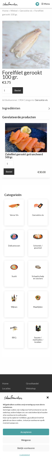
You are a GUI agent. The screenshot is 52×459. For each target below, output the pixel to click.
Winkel (13, 10)
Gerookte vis (25, 10)
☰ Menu (45, 3)
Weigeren (26, 440)
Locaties (6, 388)
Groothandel (32, 383)
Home (5, 10)
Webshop (31, 388)
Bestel (17, 90)
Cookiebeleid (24, 455)
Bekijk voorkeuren (26, 448)
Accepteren (26, 432)
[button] (47, 397)
